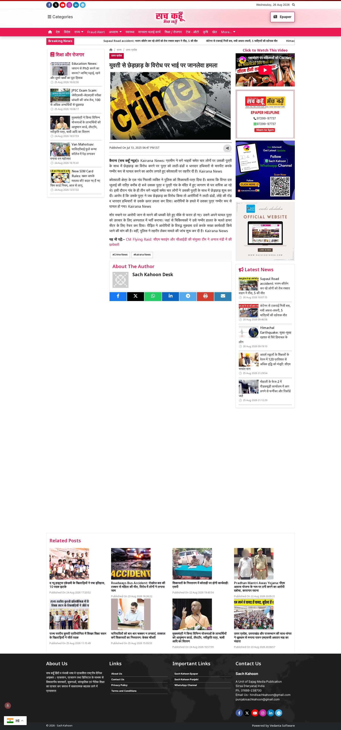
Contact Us (117, 679)
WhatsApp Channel (185, 685)
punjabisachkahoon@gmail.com (258, 699)
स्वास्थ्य (130, 32)
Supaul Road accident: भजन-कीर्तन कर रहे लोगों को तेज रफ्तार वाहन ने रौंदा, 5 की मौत (116, 41)
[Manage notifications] (8, 705)
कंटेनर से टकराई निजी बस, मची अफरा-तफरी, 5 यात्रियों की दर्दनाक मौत (208, 41)
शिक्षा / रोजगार (173, 32)
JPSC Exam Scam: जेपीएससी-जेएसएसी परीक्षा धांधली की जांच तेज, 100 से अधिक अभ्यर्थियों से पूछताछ (75, 98)
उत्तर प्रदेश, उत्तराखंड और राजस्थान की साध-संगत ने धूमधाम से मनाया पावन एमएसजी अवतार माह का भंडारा (262, 638)
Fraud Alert (96, 32)
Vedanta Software (282, 726)
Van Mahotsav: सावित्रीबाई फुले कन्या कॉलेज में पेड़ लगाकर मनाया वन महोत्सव (73, 152)
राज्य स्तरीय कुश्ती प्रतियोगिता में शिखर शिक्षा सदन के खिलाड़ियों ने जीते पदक (78, 636)
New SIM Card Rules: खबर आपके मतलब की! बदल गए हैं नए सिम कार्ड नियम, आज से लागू (75, 179)
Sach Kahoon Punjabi (186, 679)
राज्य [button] (77, 32)
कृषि (205, 32)
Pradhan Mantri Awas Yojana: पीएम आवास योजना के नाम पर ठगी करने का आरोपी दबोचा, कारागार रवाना (259, 587)
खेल (214, 32)
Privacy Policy (119, 685)
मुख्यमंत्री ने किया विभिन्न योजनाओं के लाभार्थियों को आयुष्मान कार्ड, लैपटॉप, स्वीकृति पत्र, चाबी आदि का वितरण (75, 125)
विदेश (67, 32)
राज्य (119, 50)
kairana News (143, 254)
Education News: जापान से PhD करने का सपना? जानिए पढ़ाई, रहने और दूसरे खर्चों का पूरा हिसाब (75, 71)
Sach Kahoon (64, 725)
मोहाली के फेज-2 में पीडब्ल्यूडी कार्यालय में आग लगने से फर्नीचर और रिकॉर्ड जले (265, 389)
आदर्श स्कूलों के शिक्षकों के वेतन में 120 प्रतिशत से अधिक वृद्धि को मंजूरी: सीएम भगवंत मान (264, 362)
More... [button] (226, 32)
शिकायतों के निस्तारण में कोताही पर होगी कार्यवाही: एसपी (200, 585)
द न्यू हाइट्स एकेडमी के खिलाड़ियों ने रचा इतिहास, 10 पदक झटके (77, 585)
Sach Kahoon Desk (152, 275)
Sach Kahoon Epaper (186, 673)
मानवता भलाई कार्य (149, 32)
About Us (116, 673)
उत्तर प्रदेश (131, 50)
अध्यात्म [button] (113, 32)
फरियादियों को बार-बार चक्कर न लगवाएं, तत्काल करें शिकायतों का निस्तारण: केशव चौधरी (138, 636)
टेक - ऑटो (192, 32)
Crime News (121, 254)
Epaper (285, 17)
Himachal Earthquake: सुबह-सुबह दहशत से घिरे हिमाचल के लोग (287, 41)
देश (58, 32)
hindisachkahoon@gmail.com (270, 695)
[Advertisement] (265, 472)
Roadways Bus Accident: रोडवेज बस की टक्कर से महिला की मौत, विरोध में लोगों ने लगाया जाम (138, 587)
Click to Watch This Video (265, 50)
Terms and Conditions (124, 690)
